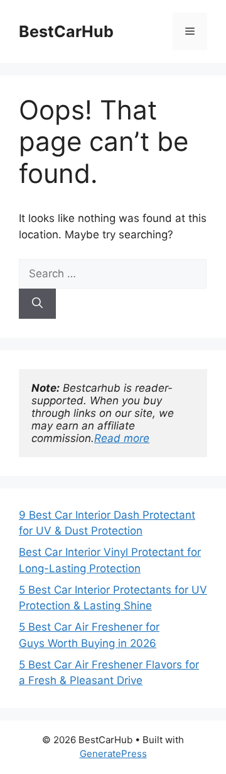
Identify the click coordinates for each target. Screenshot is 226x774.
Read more (121, 438)
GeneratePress (113, 754)
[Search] (37, 304)
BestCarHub (66, 31)
